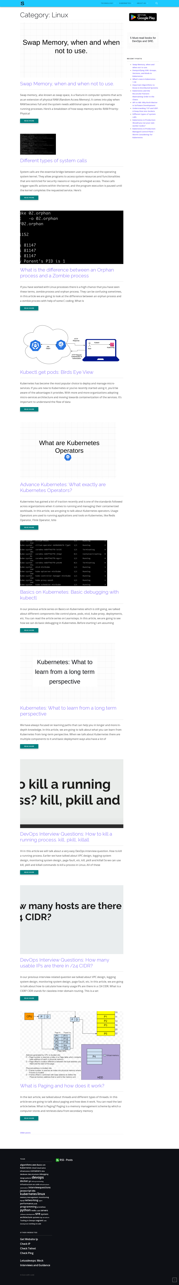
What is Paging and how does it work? (62, 1086)
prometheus (41, 1207)
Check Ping (26, 1253)
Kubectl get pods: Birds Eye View (56, 372)
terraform (46, 1217)
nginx (40, 1200)
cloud (34, 1168)
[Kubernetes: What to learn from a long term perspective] (67, 674)
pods (35, 1204)
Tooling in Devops (27, 1220)
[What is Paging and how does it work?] (71, 1046)
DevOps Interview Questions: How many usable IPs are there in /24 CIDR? (64, 962)
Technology (107, 3)
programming (28, 1206)
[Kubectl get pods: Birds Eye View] (69, 345)
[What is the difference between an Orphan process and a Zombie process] (71, 238)
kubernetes (28, 1194)
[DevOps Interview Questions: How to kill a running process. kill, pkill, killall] (71, 795)
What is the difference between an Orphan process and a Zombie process (67, 272)
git (30, 1181)
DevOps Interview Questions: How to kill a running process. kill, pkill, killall (66, 837)
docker (24, 1181)
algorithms (26, 1164)
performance (26, 1203)
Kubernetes (125, 3)
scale (38, 1211)
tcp (41, 1217)
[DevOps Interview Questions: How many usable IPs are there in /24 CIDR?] (71, 921)
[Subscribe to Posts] (57, 1160)
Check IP (25, 1243)
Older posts (25, 1132)
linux (41, 1193)
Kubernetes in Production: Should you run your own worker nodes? (144, 123)
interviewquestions (39, 1187)
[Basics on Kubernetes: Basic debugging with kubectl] (63, 564)
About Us (141, 3)
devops (38, 1177)
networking (31, 1200)
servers (44, 1210)
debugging (43, 1174)
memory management (29, 1197)
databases (24, 1174)
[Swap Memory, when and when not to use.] (71, 51)
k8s (33, 1190)
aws (34, 1164)
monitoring (44, 1197)
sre (37, 1213)
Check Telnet (28, 1248)
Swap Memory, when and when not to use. (67, 83)
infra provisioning (37, 1181)
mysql (22, 1201)
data (43, 1171)
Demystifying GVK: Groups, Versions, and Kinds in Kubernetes (144, 73)
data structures (33, 1174)
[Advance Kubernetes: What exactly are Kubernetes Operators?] (68, 451)
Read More (29, 121)
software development (27, 1214)
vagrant (39, 1220)
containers (35, 1170)
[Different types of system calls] (38, 145)
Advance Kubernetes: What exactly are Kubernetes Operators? (63, 487)
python (25, 1210)
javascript (25, 1190)
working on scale (35, 1224)
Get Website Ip (29, 1239)
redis (33, 1210)
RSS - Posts (66, 1160)
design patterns (25, 1178)
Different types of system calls (53, 160)
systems (36, 1217)
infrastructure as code (29, 1184)
